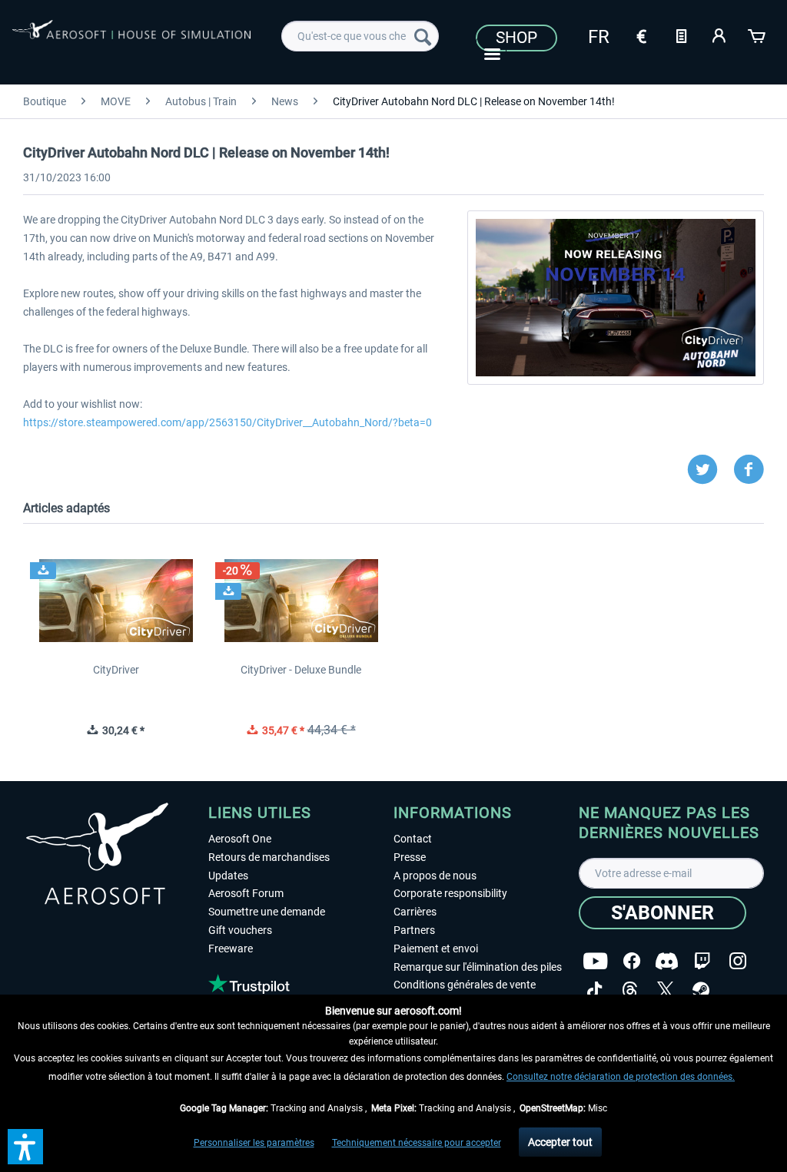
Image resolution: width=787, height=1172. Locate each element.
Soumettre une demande (266, 911)
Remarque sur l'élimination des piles (478, 967)
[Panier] (757, 34)
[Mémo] (681, 34)
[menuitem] (360, 36)
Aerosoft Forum (246, 893)
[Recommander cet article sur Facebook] (748, 469)
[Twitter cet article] (710, 469)
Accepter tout (560, 1142)
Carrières (415, 911)
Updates (228, 875)
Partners (414, 930)
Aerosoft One (239, 839)
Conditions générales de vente (465, 984)
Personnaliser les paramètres (254, 1142)
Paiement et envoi (436, 948)
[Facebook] (631, 961)
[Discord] (667, 961)
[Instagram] (737, 961)
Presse (410, 857)
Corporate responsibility (450, 893)
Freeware (230, 948)
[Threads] (630, 990)
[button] (25, 1146)
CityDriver (116, 670)
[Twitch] (702, 961)
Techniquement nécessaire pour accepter (416, 1142)
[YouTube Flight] (595, 961)
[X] (665, 990)
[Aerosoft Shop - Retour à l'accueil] (131, 40)
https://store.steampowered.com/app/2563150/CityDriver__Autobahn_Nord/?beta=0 (227, 422)
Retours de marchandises (269, 857)
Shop (516, 37)
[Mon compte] (719, 34)
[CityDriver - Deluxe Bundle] (301, 600)
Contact (413, 839)
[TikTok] (594, 990)
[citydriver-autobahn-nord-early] (615, 297)
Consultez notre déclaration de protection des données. (620, 1076)
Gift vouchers (240, 930)
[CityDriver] (116, 600)
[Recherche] (423, 36)
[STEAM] (700, 990)
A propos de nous (435, 875)
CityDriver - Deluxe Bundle (301, 670)
